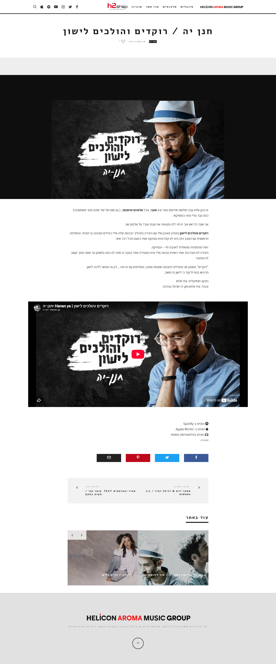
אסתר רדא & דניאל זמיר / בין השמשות (168, 493)
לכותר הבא (92, 486)
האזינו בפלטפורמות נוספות (188, 434)
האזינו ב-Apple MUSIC (191, 429)
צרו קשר (152, 7)
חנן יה (153, 41)
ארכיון (137, 7)
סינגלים (187, 7)
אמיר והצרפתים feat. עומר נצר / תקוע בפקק (110, 493)
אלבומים (170, 7)
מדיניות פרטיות (81, 626)
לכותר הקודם (182, 486)
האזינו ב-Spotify (194, 423)
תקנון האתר (107, 626)
